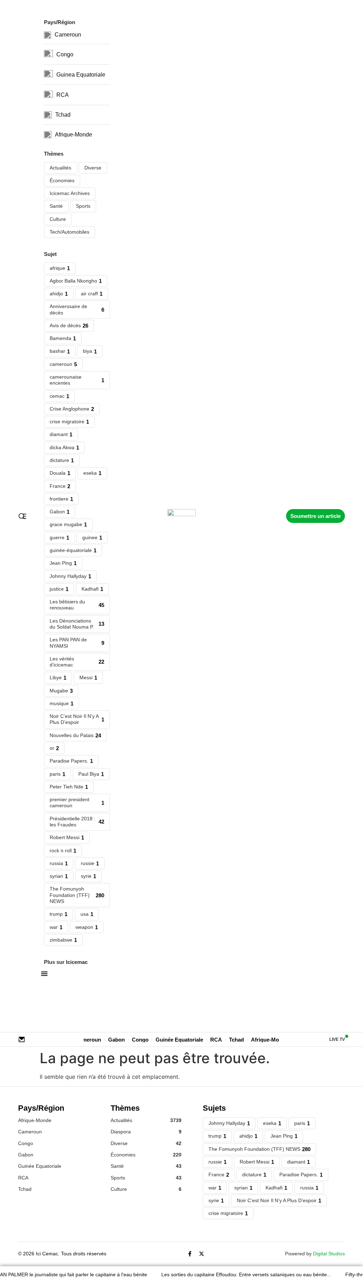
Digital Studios (329, 1253)
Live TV (337, 1039)
